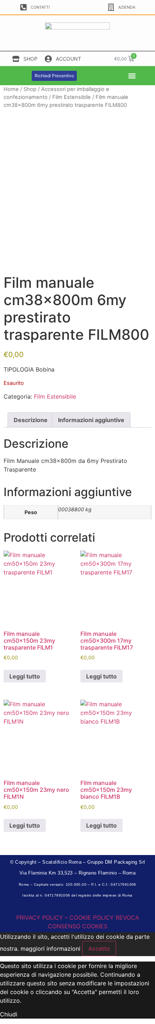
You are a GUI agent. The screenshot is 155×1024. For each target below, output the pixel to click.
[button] (132, 76)
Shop (29, 89)
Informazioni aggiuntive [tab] (91, 420)
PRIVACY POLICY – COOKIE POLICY (65, 917)
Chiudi (8, 1014)
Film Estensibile (71, 97)
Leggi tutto (24, 676)
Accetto (99, 948)
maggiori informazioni (50, 948)
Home (11, 89)
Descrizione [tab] (31, 420)
